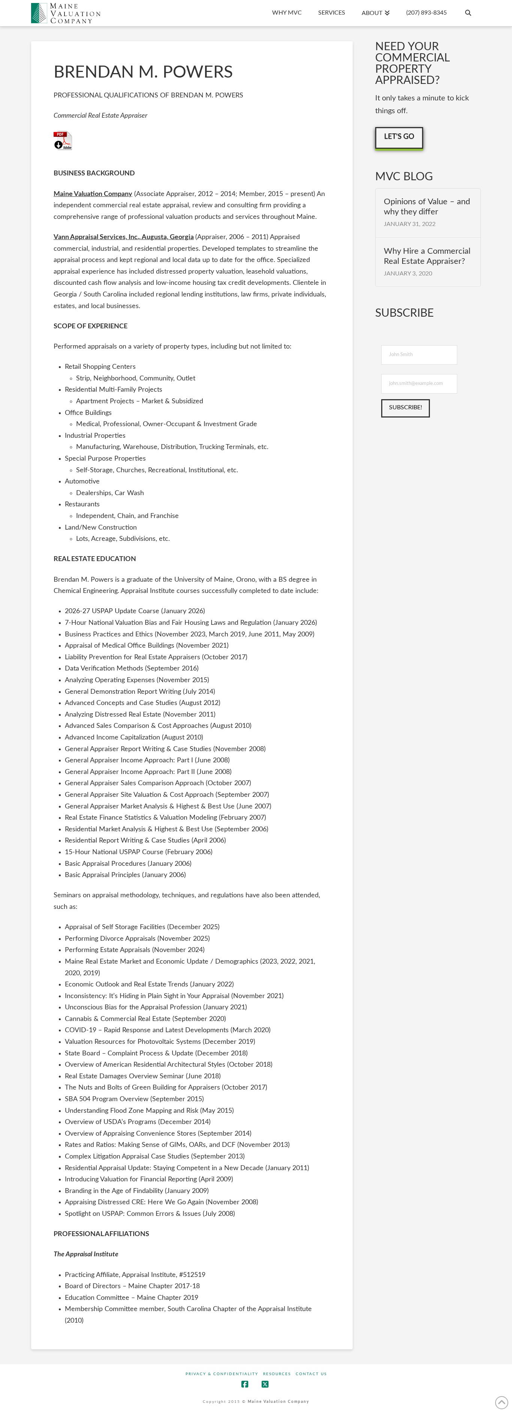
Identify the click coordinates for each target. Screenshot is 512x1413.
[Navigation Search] (468, 13)
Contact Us (311, 1374)
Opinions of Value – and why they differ (427, 207)
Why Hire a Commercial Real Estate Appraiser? (427, 256)
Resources (277, 1374)
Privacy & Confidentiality (222, 1374)
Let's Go (399, 136)
